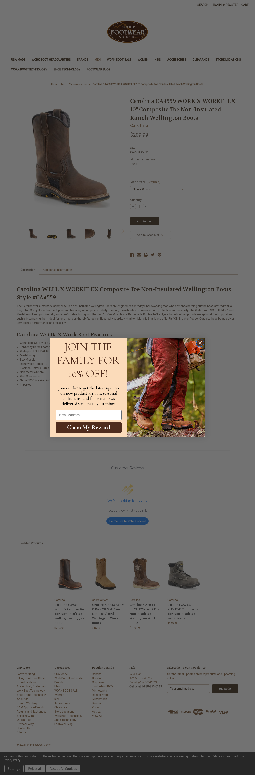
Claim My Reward (88, 427)
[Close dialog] (200, 342)
